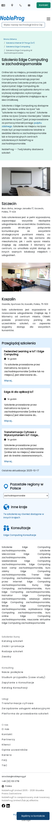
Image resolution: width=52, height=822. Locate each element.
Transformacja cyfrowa (18, 703)
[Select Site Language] (3, 5)
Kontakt (43, 5)
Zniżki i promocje (13, 646)
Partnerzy (8, 739)
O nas (5, 729)
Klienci (6, 744)
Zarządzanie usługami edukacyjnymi (26, 708)
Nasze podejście (12, 672)
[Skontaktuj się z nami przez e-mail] (29, 5)
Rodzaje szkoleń (12, 651)
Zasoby (6, 656)
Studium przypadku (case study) (23, 677)
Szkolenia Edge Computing (18, 46)
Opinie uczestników (15, 749)
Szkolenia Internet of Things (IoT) (20, 43)
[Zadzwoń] (20, 5)
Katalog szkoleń (12, 641)
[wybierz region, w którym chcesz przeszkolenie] (12, 5)
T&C (4, 765)
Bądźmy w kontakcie (33, 816)
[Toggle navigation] (48, 18)
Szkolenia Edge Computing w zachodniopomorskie (18, 51)
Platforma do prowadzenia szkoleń (25, 713)
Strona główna (10, 39)
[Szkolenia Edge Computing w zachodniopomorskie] (15, 18)
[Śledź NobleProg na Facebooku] (3, 805)
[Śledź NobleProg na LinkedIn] (8, 805)
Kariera (7, 755)
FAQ (4, 760)
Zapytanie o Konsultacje (18, 683)
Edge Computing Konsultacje (19, 535)
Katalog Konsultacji (15, 687)
